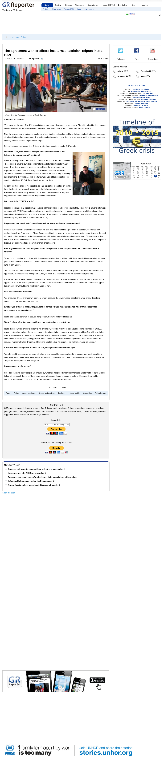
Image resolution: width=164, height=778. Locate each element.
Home (11, 37)
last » (64, 387)
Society (58, 5)
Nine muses (79, 5)
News (47, 5)
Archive (145, 5)
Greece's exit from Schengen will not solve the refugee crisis (36, 469)
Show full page (8, 493)
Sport (79, 9)
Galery (100, 109)
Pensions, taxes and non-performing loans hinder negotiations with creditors (43, 477)
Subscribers (153, 59)
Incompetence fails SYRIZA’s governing (26, 473)
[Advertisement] (60, 26)
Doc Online (122, 5)
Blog (133, 5)
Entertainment (93, 5)
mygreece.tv (89, 9)
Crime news (56, 9)
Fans (137, 59)
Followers (121, 59)
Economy (69, 5)
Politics (45, 9)
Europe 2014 (69, 9)
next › (55, 387)
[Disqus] (56, 541)
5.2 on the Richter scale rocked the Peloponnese (30, 481)
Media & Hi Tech (109, 5)
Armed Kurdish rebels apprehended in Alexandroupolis (33, 485)
